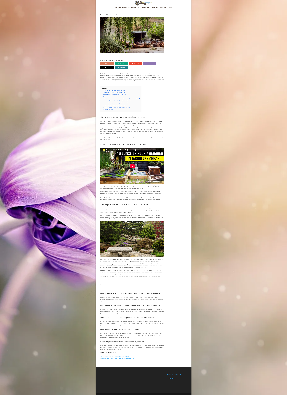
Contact (170, 7)
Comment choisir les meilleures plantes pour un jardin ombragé (117, 358)
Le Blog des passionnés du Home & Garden (127, 7)
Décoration (155, 7)
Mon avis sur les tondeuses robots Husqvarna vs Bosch (115, 356)
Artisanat (163, 7)
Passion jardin (145, 7)
